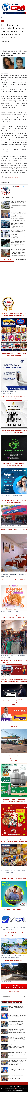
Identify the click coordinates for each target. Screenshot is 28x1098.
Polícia (3, 21)
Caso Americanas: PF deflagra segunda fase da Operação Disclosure (18, 203)
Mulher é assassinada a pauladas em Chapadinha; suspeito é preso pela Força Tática (16, 1008)
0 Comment (16, 37)
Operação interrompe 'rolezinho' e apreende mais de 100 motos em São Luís (18, 241)
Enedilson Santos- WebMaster (15, 1090)
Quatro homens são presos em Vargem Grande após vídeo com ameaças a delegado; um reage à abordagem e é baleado (19, 213)
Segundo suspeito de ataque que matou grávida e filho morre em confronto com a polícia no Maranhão (18, 251)
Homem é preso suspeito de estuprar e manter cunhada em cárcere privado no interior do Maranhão (19, 222)
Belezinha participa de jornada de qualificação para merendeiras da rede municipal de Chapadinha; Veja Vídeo (17, 1031)
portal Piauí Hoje (14, 177)
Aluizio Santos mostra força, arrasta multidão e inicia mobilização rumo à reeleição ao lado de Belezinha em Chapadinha (16, 1047)
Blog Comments (7, 259)
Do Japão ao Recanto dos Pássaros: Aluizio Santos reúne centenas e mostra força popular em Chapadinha (16, 1038)
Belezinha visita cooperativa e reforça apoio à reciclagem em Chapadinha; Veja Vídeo (17, 1054)
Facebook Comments (21, 259)
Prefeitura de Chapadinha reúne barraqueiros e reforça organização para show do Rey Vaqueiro (16, 1077)
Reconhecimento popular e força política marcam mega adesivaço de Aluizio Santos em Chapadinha (16, 1023)
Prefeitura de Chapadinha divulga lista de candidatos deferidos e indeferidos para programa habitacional (17, 1015)
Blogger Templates (5, 1088)
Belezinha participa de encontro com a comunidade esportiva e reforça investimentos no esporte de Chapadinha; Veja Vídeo (17, 1062)
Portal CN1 (19, 186)
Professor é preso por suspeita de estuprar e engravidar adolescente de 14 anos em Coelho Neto (18, 232)
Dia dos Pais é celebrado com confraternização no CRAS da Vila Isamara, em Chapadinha (16, 1069)
